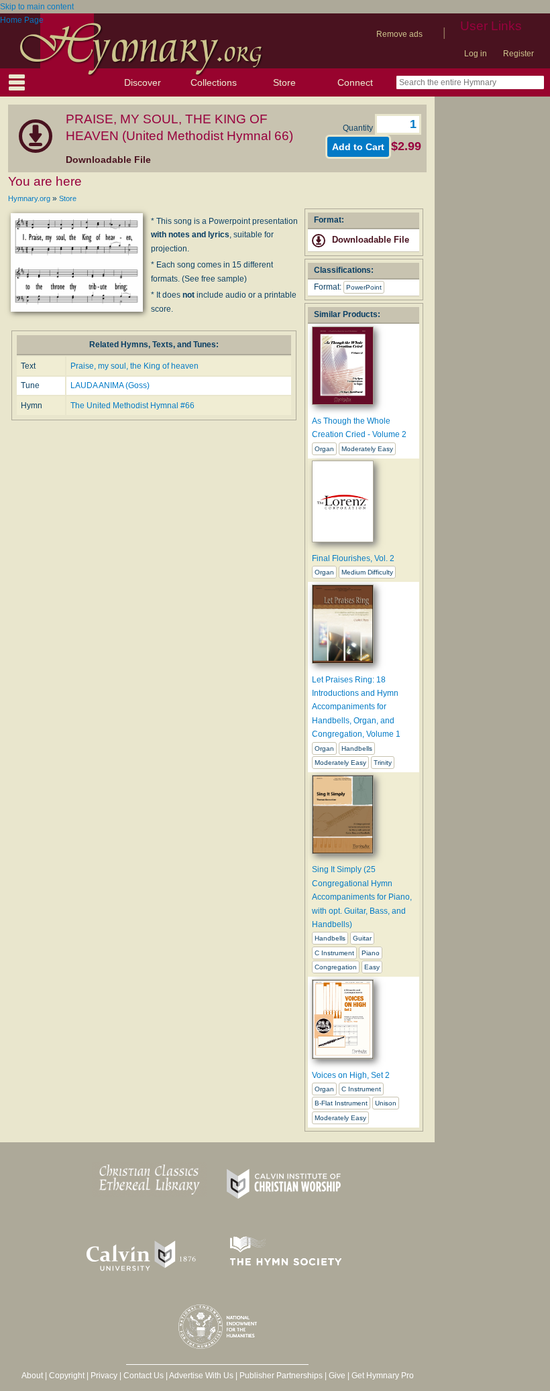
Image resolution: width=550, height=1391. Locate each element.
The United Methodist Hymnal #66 (132, 405)
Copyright (67, 1375)
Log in (475, 53)
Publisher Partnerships (281, 1375)
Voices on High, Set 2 (351, 1075)
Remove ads (399, 34)
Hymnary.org (29, 198)
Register (518, 53)
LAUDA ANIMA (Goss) (110, 385)
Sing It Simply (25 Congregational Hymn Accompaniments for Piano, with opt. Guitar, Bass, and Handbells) (362, 897)
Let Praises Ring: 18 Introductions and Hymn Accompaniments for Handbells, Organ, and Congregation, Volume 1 (356, 707)
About (32, 1375)
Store (284, 82)
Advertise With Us (201, 1375)
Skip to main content (37, 6)
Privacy (104, 1375)
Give (337, 1375)
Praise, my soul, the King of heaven (134, 366)
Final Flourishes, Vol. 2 (353, 558)
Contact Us (143, 1375)
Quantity (359, 128)
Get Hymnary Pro (382, 1375)
